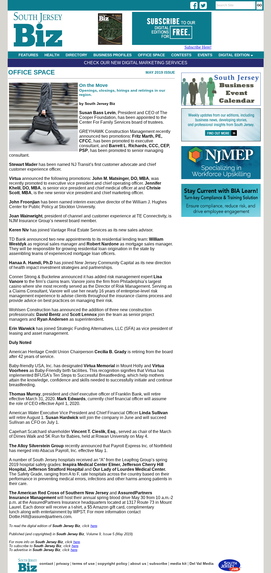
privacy (62, 563)
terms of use (83, 563)
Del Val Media (201, 563)
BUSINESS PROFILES (112, 55)
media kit (178, 563)
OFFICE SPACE (151, 55)
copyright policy (112, 563)
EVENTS (205, 55)
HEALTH (51, 55)
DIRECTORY (76, 55)
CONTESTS (181, 55)
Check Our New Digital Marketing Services (135, 62)
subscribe (158, 563)
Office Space (31, 72)
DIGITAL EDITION (235, 55)
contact (46, 563)
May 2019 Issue (160, 72)
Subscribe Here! (197, 47)
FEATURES (28, 55)
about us (138, 563)
